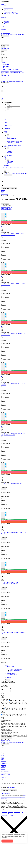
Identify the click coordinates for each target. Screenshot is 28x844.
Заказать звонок (5, 35)
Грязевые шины (11, 673)
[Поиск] (2, 91)
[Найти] (2, 59)
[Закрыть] (2, 99)
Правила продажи (5, 793)
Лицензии (3, 765)
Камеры (9, 677)
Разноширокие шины (12, 674)
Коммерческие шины (12, 675)
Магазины (3, 767)
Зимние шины (10, 667)
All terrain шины (11, 671)
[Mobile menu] (2, 74)
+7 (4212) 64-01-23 (5, 33)
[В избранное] (4, 214)
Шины (6, 665)
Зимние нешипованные (16, 669)
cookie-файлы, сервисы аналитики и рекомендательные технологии (14, 797)
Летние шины (10, 666)
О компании (4, 763)
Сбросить (7, 679)
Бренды (2, 758)
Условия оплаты (5, 771)
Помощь (3, 769)
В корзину (3, 240)
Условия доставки (5, 773)
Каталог (3, 755)
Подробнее (4, 837)
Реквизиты (3, 766)
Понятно (7, 841)
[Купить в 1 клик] (3, 219)
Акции (2, 757)
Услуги (2, 759)
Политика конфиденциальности (9, 791)
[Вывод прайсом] (4, 212)
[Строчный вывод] (3, 212)
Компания (3, 761)
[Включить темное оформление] (2, 47)
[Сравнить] (4, 216)
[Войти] (1, 92)
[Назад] (8, 104)
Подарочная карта (5, 775)
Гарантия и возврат (5, 774)
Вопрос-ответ (4, 777)
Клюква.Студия (12, 787)
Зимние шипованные (15, 670)
